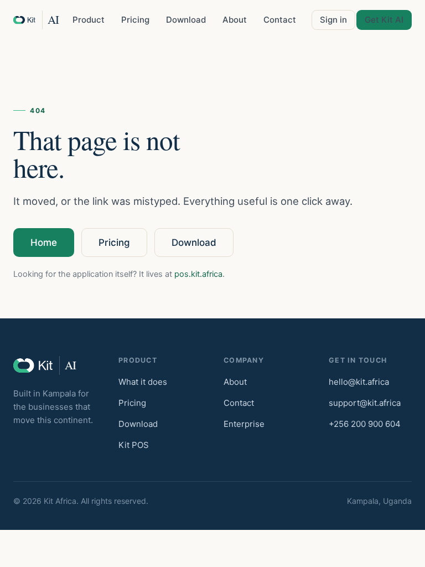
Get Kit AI (384, 19)
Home (43, 242)
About (234, 19)
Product (88, 19)
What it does (142, 382)
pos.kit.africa (198, 274)
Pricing (135, 19)
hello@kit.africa (359, 382)
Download (186, 19)
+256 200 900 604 (365, 424)
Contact (279, 19)
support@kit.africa (365, 403)
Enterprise (244, 424)
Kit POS (133, 445)
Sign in (333, 19)
